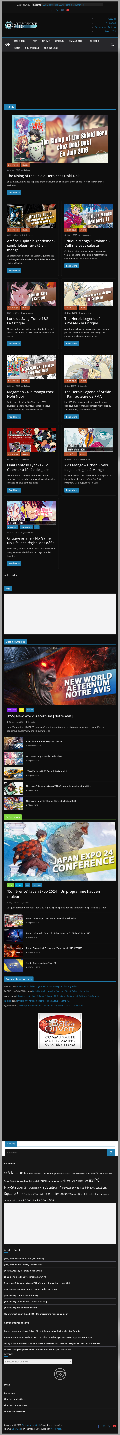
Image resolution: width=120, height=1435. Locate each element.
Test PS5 (30, 710)
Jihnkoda (26, 170)
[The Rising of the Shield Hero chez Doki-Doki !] (60, 139)
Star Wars (28, 1194)
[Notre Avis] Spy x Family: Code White (61, 4)
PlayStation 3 (15, 1187)
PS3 (82, 1187)
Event (16, 48)
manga (53, 1181)
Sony (104, 1187)
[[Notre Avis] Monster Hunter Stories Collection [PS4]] (13, 803)
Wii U (15, 1200)
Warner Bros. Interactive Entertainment (90, 1194)
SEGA (98, 1188)
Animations (75, 41)
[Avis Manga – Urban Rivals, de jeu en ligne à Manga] (88, 440)
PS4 (87, 1187)
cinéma (68, 1173)
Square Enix (13, 1193)
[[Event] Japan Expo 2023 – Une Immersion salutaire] (13, 920)
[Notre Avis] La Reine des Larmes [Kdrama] (25, 1301)
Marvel (59, 1181)
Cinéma (46, 41)
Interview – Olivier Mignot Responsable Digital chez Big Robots (48, 986)
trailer (54, 1194)
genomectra (86, 235)
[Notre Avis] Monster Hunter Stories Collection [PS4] (51, 801)
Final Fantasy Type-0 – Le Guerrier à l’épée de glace (28, 467)
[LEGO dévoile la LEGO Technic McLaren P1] (13, 773)
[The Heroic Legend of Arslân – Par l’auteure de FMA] (88, 367)
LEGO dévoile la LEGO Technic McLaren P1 (46, 771)
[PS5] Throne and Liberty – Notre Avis (43, 741)
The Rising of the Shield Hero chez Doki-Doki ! (44, 175)
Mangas (25, 165)
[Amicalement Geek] (7, 44)
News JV (19, 885)
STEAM (35, 1194)
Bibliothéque (32, 48)
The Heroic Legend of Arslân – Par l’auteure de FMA (87, 394)
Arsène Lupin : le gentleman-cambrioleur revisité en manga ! (31, 245)
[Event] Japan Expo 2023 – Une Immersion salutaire (50, 918)
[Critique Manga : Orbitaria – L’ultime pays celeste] (88, 216)
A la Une (15, 1172)
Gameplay (14, 1181)
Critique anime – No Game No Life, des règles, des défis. (31, 540)
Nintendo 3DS (85, 1180)
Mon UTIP (110, 31)
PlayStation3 (33, 1188)
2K (5, 1173)
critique (74, 1173)
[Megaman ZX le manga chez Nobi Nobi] (31, 367)
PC (96, 1180)
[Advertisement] (60, 73)
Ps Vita (92, 1188)
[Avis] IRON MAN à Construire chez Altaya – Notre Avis (44, 1000)
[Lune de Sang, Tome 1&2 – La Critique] (31, 294)
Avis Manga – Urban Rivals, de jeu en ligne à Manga (86, 467)
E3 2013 (91, 1173)
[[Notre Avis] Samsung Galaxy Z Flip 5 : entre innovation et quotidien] (13, 788)
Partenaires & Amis (105, 27)
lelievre (7, 1000)
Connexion (9, 1393)
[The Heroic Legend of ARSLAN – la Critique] (88, 294)
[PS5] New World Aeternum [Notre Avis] (40, 716)
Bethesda (60, 1173)
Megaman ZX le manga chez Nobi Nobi (30, 394)
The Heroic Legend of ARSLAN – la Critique (82, 320)
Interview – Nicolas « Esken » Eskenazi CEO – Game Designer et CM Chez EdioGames (57, 996)
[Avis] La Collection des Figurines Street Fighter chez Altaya (61, 991)
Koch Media (33, 1181)
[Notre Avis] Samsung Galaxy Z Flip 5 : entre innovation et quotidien (58, 786)
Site (36, 527)
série (41, 1194)
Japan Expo (24, 1181)
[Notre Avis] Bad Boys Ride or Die (20, 1307)
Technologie (51, 48)
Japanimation (26, 527)
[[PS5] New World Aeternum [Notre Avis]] (60, 676)
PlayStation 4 (50, 1187)
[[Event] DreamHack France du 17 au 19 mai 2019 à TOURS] (13, 950)
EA (96, 1173)
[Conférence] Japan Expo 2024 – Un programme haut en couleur (53, 894)
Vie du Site (37, 885)
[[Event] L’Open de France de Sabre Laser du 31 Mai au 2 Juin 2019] (13, 935)
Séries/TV (59, 41)
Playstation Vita (70, 1187)
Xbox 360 (30, 1199)
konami (42, 1180)
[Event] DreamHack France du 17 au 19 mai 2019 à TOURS (53, 948)
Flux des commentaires (15, 1405)
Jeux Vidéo (19, 41)
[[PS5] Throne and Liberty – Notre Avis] (13, 743)
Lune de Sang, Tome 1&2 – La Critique (29, 320)
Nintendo (69, 1180)
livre (48, 1181)
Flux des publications (14, 1399)
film (106, 1173)
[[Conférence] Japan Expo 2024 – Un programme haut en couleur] (60, 851)
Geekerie (94, 41)
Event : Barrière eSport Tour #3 (40, 963)
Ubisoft (65, 1194)
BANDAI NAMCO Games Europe (42, 1173)
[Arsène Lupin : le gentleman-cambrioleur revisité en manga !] (31, 216)
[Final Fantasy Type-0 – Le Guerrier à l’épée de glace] (31, 440)
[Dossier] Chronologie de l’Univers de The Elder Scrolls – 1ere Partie (50, 1005)
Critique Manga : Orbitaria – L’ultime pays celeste (87, 243)
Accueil (112, 18)
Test (35, 41)
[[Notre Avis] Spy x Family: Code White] (13, 758)
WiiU (20, 1201)
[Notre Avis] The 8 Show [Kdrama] (21, 1295)
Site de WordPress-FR (14, 1411)
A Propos (111, 23)
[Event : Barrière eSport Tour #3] (13, 965)
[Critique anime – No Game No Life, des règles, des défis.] (31, 513)
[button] (26, 41)
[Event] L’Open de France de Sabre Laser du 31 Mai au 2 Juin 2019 (57, 933)
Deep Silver (83, 1173)
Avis (26, 1173)
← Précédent (11, 575)
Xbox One (46, 1200)
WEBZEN (7, 1201)
